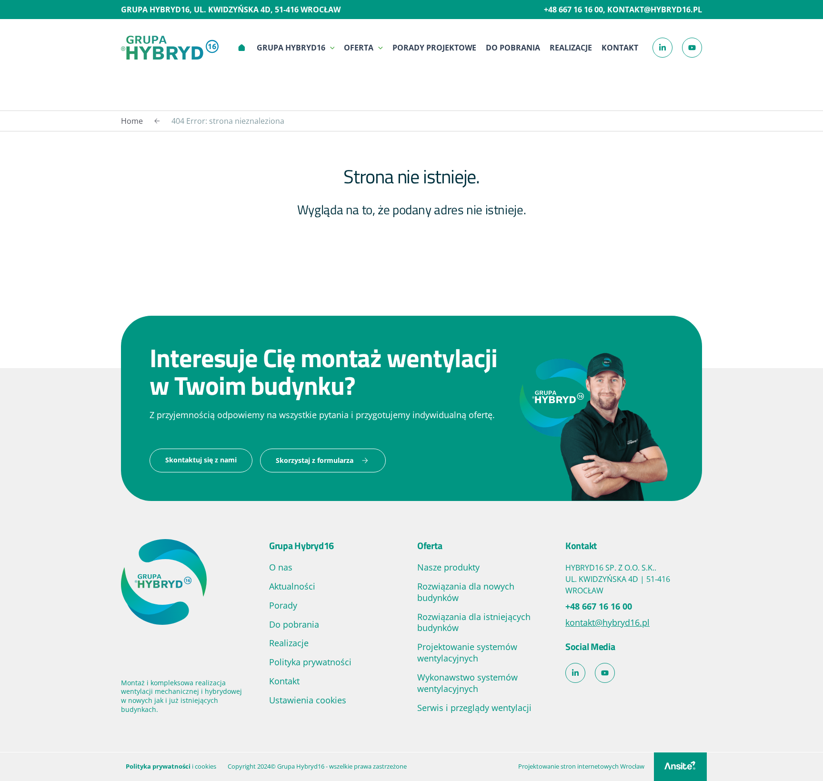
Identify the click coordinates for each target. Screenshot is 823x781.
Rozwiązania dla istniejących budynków (474, 622)
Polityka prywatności (310, 662)
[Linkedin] (662, 48)
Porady (283, 605)
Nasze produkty (448, 567)
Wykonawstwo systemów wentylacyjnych (467, 682)
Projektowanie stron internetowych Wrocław (581, 766)
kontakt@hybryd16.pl (654, 9)
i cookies (171, 766)
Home (241, 47)
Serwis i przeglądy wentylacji (474, 707)
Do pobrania (513, 47)
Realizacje (571, 47)
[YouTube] (692, 48)
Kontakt (620, 47)
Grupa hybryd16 (291, 47)
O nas (280, 567)
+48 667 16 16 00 (573, 9)
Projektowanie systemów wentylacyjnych (467, 652)
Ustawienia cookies (307, 700)
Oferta (358, 47)
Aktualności (292, 586)
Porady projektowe (434, 47)
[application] (330, 47)
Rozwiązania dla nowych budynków (465, 592)
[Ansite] (680, 766)
